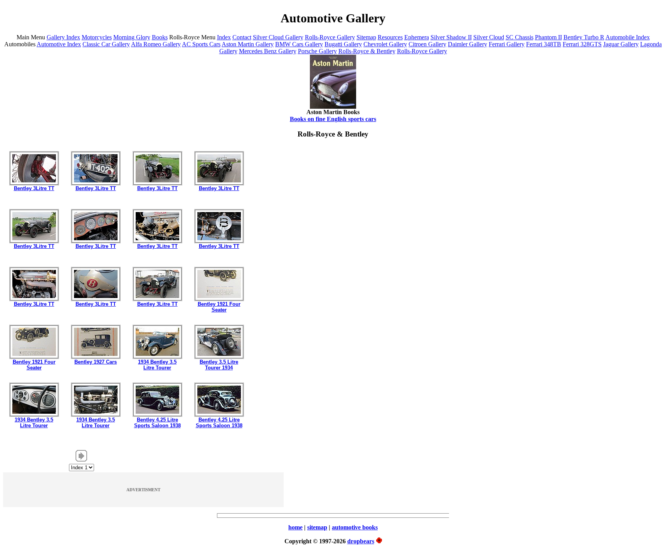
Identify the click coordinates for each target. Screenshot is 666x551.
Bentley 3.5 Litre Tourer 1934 (219, 365)
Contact (241, 37)
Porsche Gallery (317, 51)
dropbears (360, 541)
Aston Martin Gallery (248, 44)
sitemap (317, 527)
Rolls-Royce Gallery (330, 37)
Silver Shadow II (451, 37)
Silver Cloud (488, 37)
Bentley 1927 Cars (95, 362)
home (295, 527)
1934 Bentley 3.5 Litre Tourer (157, 365)
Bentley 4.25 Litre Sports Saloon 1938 (157, 422)
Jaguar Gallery (621, 44)
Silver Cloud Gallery (278, 37)
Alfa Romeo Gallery (156, 44)
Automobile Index (627, 37)
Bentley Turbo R (583, 37)
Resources (390, 37)
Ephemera (416, 37)
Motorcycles (97, 37)
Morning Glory (131, 37)
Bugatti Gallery (343, 44)
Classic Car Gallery (106, 44)
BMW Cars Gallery (299, 44)
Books (160, 37)
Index (224, 37)
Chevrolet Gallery (385, 44)
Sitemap (366, 37)
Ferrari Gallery (507, 44)
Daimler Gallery (467, 44)
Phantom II (548, 37)
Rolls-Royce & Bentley (366, 51)
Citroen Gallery (427, 44)
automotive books (355, 527)
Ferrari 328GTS (582, 44)
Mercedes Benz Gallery (267, 51)
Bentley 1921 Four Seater (219, 307)
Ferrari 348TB (543, 44)
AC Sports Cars (201, 44)
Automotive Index (59, 44)
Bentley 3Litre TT (34, 188)
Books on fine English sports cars (333, 119)
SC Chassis (519, 37)
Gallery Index (63, 37)
